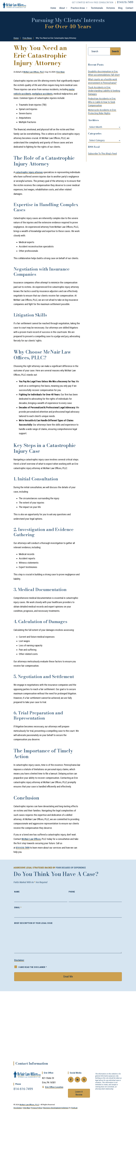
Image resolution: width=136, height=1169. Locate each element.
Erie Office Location (54, 1087)
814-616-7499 (125, 2)
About (62, 8)
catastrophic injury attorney (29, 172)
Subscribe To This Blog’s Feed (102, 153)
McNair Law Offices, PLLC (33, 72)
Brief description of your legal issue (33, 923)
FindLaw (74, 1108)
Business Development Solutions (56, 1108)
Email (17, 907)
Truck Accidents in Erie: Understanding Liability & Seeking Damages (104, 90)
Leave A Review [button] (79, 1093)
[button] (132, 1148)
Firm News (60, 72)
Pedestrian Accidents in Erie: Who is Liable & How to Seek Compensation (102, 102)
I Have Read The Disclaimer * (32, 967)
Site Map (26, 1108)
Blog (120, 8)
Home (53, 8)
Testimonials (97, 8)
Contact (129, 8)
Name (17, 892)
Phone (72, 892)
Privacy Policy (36, 1108)
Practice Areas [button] (78, 8)
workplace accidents (42, 93)
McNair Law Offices (31, 839)
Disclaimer (19, 960)
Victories (110, 8)
